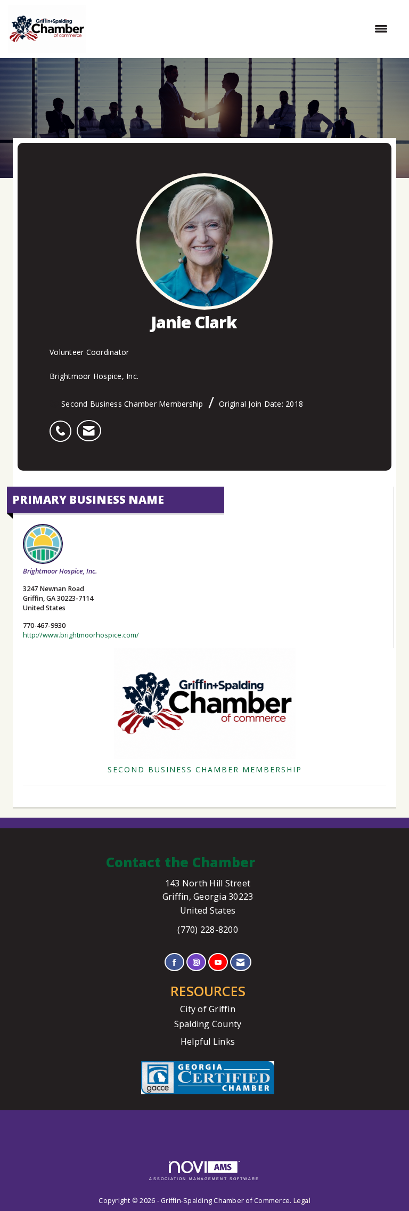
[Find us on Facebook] (174, 962)
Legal (301, 1200)
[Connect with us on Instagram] (196, 962)
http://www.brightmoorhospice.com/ (81, 635)
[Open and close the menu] (242, 28)
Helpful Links (208, 1041)
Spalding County (208, 1024)
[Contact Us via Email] (240, 962)
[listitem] (63, 425)
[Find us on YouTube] (218, 962)
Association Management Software (204, 1179)
